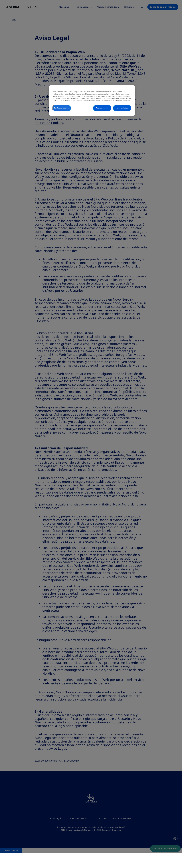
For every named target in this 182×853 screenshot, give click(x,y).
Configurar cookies (61, 108)
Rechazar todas (102, 108)
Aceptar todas (122, 108)
